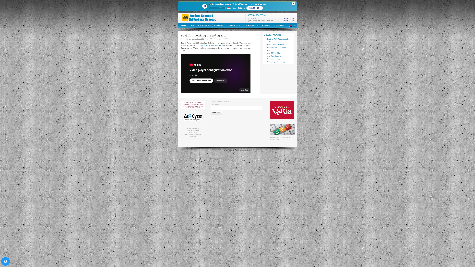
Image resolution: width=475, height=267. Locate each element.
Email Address (215, 104)
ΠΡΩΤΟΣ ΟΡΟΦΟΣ (249, 25)
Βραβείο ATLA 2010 (198, 39)
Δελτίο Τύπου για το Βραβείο (277, 44)
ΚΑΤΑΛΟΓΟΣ (218, 25)
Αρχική (189, 39)
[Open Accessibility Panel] (5, 261)
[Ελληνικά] (294, 26)
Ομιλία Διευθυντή (273, 59)
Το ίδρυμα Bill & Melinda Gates (210, 45)
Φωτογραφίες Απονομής (276, 62)
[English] (290, 26)
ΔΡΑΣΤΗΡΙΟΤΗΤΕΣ (204, 25)
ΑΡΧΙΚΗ (184, 25)
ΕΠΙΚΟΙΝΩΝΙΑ (279, 25)
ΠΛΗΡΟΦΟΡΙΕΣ (232, 25)
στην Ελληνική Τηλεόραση (276, 47)
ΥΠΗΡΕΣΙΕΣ (266, 25)
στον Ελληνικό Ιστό (274, 53)
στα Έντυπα (271, 50)
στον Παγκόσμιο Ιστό (274, 56)
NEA (192, 25)
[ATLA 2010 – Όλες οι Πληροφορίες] (193, 105)
